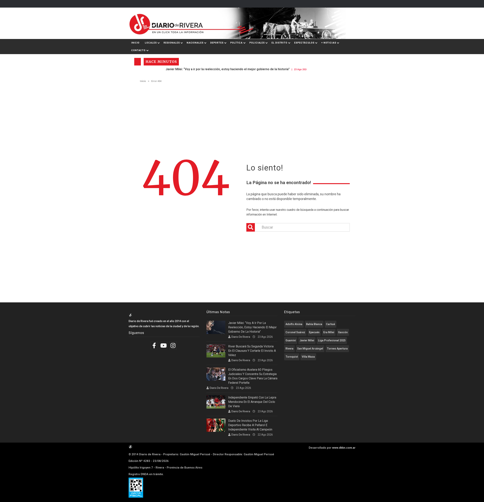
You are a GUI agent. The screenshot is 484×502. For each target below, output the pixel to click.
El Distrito (279, 42)
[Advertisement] (242, 114)
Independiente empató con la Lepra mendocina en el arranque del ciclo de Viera (252, 402)
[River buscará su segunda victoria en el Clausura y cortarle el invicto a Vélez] (215, 350)
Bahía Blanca (314, 324)
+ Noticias (328, 42)
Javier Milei (307, 340)
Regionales (172, 42)
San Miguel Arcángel (310, 348)
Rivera (289, 348)
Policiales (257, 42)
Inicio (135, 42)
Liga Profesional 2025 (332, 340)
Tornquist (291, 356)
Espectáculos (304, 42)
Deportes (216, 42)
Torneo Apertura (337, 348)
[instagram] (173, 345)
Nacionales (195, 42)
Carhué (330, 324)
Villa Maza (308, 356)
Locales (151, 42)
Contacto (138, 50)
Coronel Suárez (295, 332)
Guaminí (290, 340)
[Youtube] (164, 345)
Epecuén (314, 332)
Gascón (343, 332)
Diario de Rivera (240, 336)
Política (236, 42)
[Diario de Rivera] (241, 23)
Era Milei (328, 332)
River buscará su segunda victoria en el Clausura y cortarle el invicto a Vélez (252, 351)
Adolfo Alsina (293, 324)
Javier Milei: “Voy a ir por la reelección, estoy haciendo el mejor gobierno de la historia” (214, 69)
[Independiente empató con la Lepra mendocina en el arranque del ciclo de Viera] (215, 402)
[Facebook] (154, 345)
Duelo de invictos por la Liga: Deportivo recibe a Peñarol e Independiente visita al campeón (250, 425)
